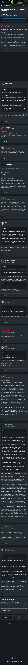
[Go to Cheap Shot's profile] (2, 527)
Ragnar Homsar (9, 83)
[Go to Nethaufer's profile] (2, 26)
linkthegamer (8, 164)
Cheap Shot (8, 526)
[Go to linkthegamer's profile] (2, 165)
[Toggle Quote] (2, 89)
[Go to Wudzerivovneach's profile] (2, 198)
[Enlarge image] (7, 582)
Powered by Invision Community (14, 663)
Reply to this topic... (8, 610)
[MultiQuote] (2, 50)
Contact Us (14, 661)
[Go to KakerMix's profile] (2, 331)
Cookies (20, 661)
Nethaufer (4, 14)
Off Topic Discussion (12, 15)
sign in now (7, 602)
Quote (5, 49)
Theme (8, 661)
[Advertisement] (14, 67)
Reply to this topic (14, 20)
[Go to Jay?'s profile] (2, 147)
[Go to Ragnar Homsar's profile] (2, 84)
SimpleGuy (7, 549)
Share (7, 617)
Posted (9, 26)
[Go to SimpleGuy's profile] (2, 550)
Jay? (6, 146)
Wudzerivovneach (10, 198)
